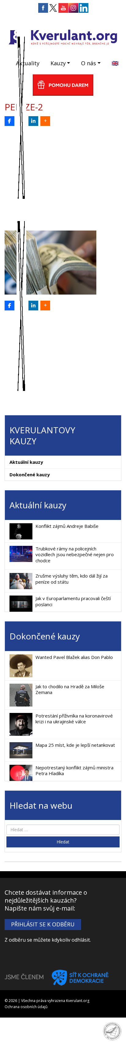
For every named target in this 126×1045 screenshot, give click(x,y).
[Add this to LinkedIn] (33, 121)
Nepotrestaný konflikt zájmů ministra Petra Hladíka (74, 770)
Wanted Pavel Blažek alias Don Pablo (74, 657)
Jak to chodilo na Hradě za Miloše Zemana (69, 689)
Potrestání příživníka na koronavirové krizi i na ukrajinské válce (74, 719)
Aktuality (27, 63)
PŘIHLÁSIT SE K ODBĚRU (43, 924)
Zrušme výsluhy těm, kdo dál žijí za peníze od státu (71, 579)
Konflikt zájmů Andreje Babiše (66, 526)
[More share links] (45, 121)
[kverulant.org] (63, 36)
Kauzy (58, 63)
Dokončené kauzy (29, 474)
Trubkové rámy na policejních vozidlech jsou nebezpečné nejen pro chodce (74, 555)
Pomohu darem (63, 85)
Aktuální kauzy (26, 462)
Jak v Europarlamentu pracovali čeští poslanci (73, 601)
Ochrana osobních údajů (26, 1006)
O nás (88, 63)
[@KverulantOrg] (21, 121)
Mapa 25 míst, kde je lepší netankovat (75, 745)
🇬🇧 (115, 63)
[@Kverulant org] (9, 121)
